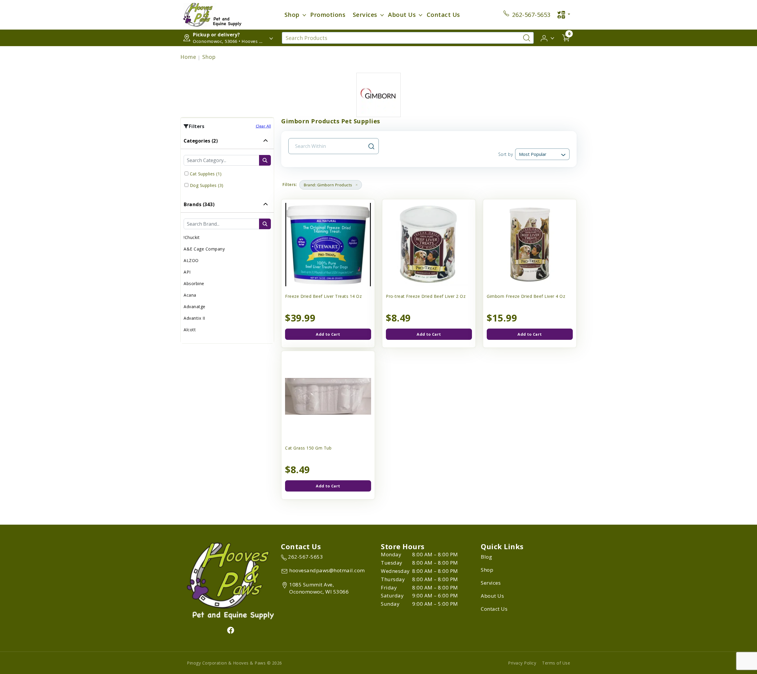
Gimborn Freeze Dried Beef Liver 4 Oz (526, 296)
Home (188, 56)
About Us (402, 15)
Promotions (327, 15)
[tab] (227, 164)
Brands (199, 204)
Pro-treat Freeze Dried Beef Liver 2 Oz (425, 296)
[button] (548, 37)
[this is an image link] (230, 580)
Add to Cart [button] (328, 334)
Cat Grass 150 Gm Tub (308, 448)
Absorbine (194, 283)
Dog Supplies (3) (207, 185)
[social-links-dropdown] (564, 15)
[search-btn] (265, 160)
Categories (201, 141)
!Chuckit (192, 237)
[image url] (212, 14)
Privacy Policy (522, 663)
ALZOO (191, 260)
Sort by (505, 154)
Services (365, 15)
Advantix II (194, 318)
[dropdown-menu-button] (304, 14)
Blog (486, 556)
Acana (190, 295)
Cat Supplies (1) (206, 174)
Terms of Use (556, 663)
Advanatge (195, 306)
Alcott (190, 329)
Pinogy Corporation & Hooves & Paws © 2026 (234, 663)
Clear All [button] (263, 126)
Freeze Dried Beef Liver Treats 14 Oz (323, 296)
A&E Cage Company (204, 249)
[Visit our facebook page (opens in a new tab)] (230, 630)
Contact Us (443, 15)
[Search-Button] (527, 37)
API (187, 272)
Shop (292, 15)
